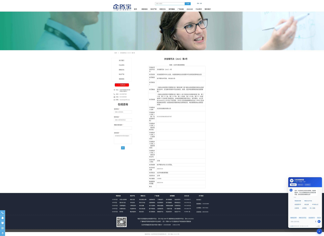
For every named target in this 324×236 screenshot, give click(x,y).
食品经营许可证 (178, 199)
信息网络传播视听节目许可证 (161, 202)
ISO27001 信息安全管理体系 (188, 202)
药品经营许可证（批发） (170, 211)
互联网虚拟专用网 (123, 205)
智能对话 (293, 184)
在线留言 (307, 184)
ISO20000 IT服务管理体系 (188, 199)
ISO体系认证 (315, 204)
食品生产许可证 (178, 211)
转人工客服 (312, 208)
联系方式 (300, 184)
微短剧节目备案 (161, 211)
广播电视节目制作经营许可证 (161, 199)
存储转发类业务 (123, 208)
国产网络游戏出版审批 (153, 208)
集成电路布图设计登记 (134, 211)
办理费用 (304, 208)
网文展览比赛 (142, 199)
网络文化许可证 (308, 201)
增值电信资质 (298, 201)
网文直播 (141, 205)
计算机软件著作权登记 (134, 205)
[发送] (319, 221)
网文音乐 (141, 211)
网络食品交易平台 (178, 202)
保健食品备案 (169, 205)
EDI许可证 (115, 205)
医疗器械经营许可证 (170, 202)
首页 (115, 53)
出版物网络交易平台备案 (153, 202)
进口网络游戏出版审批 (153, 211)
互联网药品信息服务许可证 (178, 205)
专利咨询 (132, 202)
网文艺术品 (142, 202)
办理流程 (297, 208)
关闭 (318, 226)
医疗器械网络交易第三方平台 (178, 208)
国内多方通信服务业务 (123, 202)
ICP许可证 (115, 199)
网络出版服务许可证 (161, 205)
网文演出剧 (142, 208)
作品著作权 (133, 208)
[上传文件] (315, 221)
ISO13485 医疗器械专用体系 (188, 205)
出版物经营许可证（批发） (161, 208)
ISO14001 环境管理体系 (188, 208)
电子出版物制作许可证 (153, 205)
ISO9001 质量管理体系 (188, 211)
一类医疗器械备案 (170, 208)
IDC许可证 (115, 211)
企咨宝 (292, 226)
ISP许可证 (114, 208)
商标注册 (132, 199)
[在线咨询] (319, 231)
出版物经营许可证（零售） (153, 199)
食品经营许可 (298, 204)
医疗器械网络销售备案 (170, 199)
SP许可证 (114, 202)
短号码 (121, 211)
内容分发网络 (123, 199)
